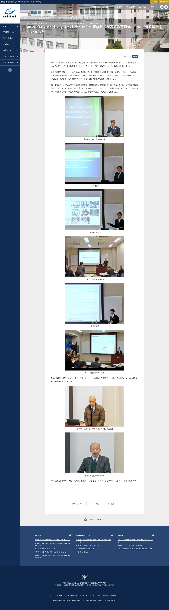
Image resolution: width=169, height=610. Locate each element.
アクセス (162, 7)
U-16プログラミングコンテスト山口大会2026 (131, 545)
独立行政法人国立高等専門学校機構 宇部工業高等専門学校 (10, 14)
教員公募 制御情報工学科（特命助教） (88, 545)
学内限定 (105, 595)
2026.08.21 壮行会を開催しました (45, 548)
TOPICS (6, 26)
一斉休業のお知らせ (82, 552)
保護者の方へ (120, 7)
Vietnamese (164, 2)
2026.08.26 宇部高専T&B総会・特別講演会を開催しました (52, 540)
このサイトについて (95, 595)
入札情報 (66, 595)
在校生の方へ (108, 7)
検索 (166, 7)
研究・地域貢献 (8, 56)
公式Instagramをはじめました (85, 548)
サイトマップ (83, 595)
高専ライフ (7, 50)
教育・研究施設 (8, 62)
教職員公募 (74, 595)
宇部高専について (9, 32)
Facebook (59, 595)
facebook (10, 70)
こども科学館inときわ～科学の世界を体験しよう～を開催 (135, 548)
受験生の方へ (96, 7)
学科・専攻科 (8, 38)
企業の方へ (143, 7)
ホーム (29, 23)
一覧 (70, 535)
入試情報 (6, 44)
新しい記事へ (77, 504)
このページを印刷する (96, 519)
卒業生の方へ (132, 7)
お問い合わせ (114, 595)
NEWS (135, 56)
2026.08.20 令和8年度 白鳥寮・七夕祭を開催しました (51, 552)
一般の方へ (153, 7)
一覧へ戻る (95, 504)
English (154, 2)
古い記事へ (112, 504)
